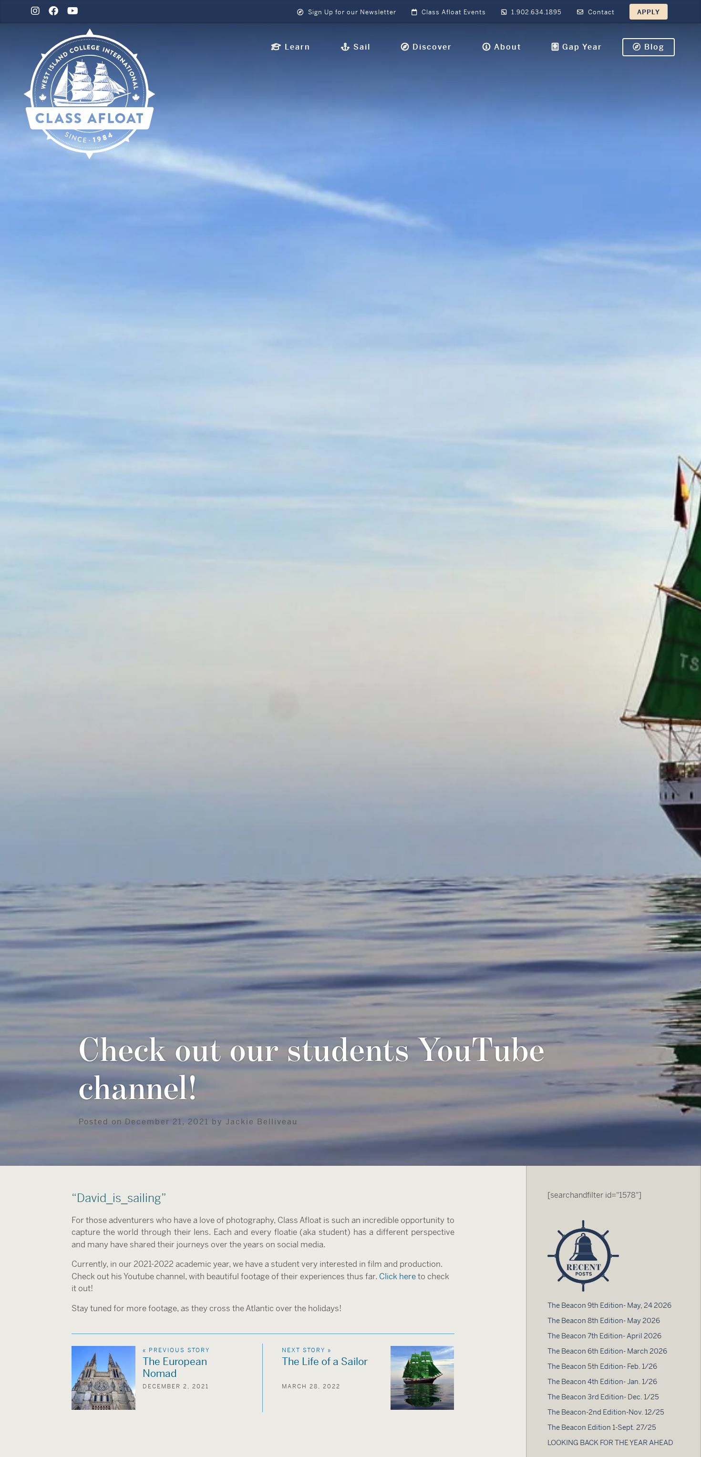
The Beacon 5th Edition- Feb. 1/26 (602, 1366)
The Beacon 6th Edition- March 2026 (607, 1350)
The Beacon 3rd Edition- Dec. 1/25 (603, 1396)
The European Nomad (175, 1367)
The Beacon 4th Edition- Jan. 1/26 (602, 1381)
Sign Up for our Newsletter (351, 12)
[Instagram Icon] (35, 11)
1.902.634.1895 (535, 12)
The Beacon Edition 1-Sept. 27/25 (601, 1427)
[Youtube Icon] (72, 11)
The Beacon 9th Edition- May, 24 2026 (609, 1305)
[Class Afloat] (89, 93)
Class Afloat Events (453, 12)
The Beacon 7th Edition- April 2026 (604, 1335)
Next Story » (306, 1350)
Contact (600, 12)
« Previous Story (176, 1350)
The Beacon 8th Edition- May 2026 (603, 1320)
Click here (397, 1276)
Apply (648, 12)
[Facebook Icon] (53, 11)
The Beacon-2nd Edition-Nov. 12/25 (605, 1411)
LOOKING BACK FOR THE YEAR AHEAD (610, 1442)
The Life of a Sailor (325, 1361)
